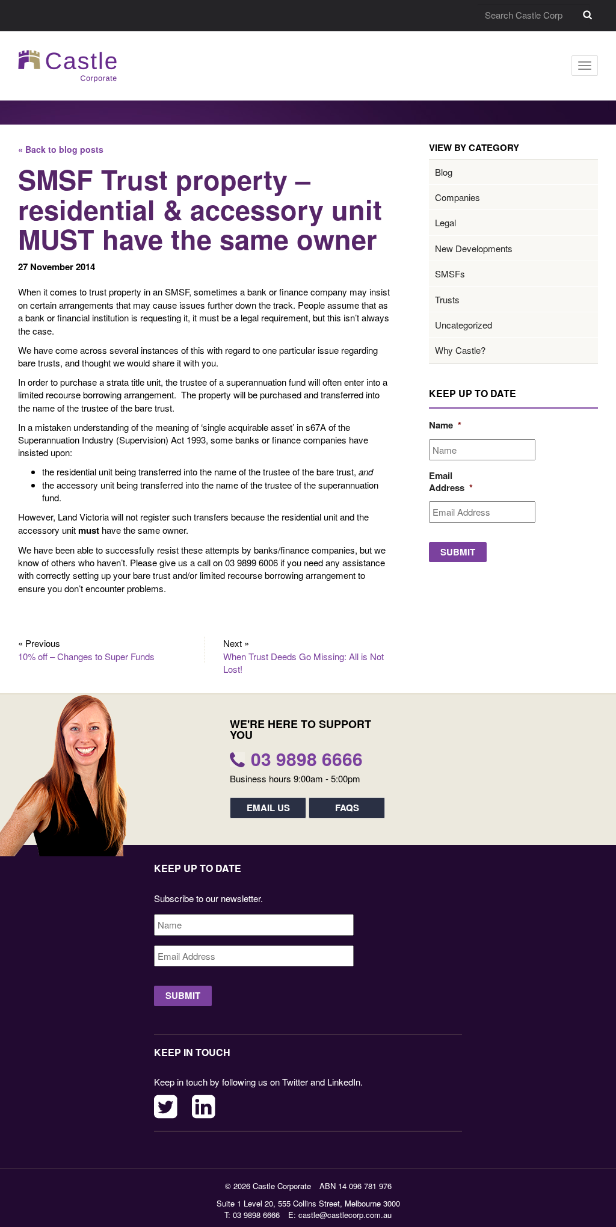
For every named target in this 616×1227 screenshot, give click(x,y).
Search (587, 15)
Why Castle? (460, 350)
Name (444, 425)
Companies (457, 197)
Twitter (165, 1107)
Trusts (447, 299)
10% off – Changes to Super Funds (86, 656)
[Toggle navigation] (584, 65)
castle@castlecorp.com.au (345, 1214)
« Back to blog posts (60, 149)
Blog (443, 171)
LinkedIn (203, 1107)
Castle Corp (67, 65)
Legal (445, 222)
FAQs (347, 807)
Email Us (268, 807)
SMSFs (450, 273)
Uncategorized (463, 324)
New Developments (474, 248)
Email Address (444, 481)
